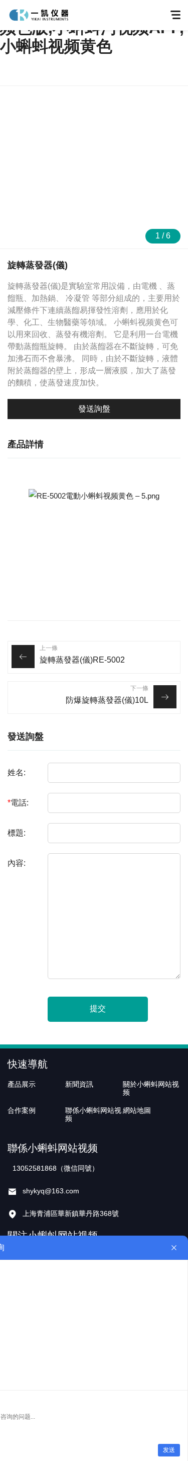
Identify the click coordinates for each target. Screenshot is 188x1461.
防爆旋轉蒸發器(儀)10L (107, 700)
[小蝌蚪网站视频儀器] (39, 15)
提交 (98, 1008)
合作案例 (22, 1110)
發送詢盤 (94, 408)
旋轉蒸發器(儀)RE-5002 (82, 660)
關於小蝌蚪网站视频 (151, 1088)
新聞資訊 (79, 1084)
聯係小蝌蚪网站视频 (93, 1114)
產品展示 (22, 1084)
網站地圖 (137, 1110)
